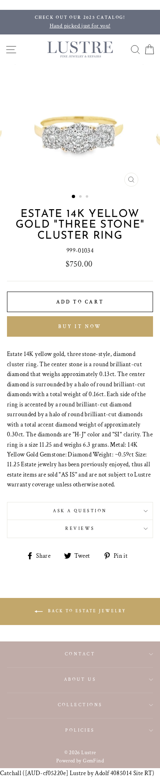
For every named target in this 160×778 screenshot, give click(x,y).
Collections (80, 705)
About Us (80, 679)
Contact (80, 654)
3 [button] (88, 197)
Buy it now (80, 327)
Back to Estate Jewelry (86, 611)
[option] (80, 22)
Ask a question (80, 511)
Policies (80, 730)
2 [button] (81, 197)
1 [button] (74, 197)
